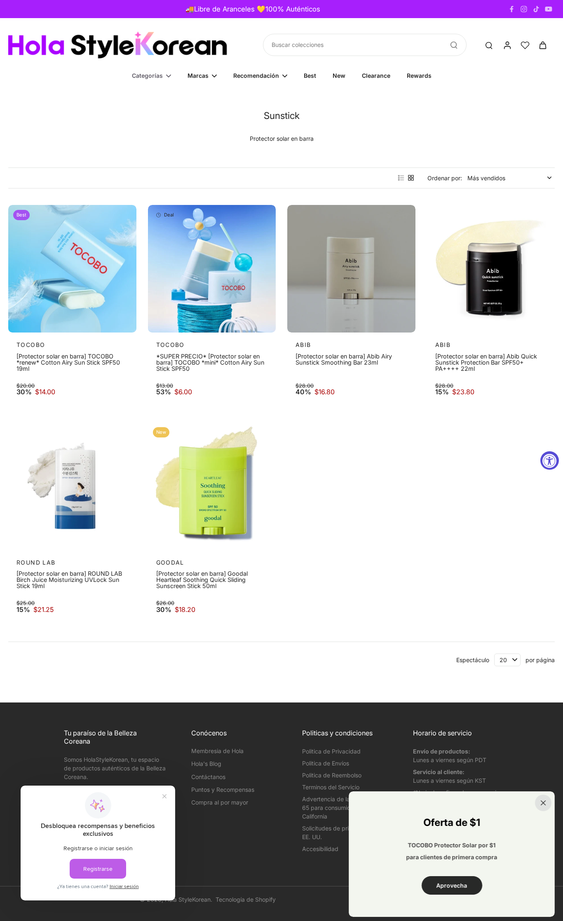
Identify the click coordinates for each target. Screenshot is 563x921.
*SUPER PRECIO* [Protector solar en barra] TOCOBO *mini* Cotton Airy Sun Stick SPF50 (210, 362)
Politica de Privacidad (331, 751)
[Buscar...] (454, 45)
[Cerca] (543, 803)
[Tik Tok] (536, 9)
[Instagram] (524, 9)
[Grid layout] (411, 178)
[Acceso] (507, 45)
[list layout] (401, 178)
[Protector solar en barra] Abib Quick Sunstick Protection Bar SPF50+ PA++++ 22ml (486, 362)
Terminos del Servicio (330, 787)
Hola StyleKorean (188, 899)
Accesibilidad (320, 848)
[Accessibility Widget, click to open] (549, 460)
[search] (489, 45)
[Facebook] (511, 9)
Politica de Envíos (325, 763)
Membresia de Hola (217, 750)
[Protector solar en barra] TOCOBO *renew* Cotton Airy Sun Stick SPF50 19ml (68, 362)
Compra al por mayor (219, 802)
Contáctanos (208, 776)
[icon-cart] (542, 45)
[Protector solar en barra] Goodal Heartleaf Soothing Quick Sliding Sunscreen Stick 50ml (202, 579)
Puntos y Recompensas (222, 789)
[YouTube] (548, 9)
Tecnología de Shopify (246, 899)
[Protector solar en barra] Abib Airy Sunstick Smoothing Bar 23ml (344, 359)
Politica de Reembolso (331, 775)
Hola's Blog (206, 763)
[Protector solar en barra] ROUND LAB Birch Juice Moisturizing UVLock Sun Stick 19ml (69, 579)
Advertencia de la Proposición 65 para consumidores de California (342, 807)
